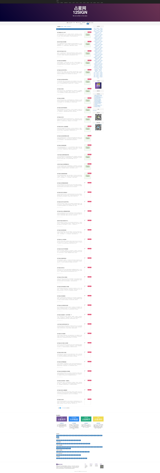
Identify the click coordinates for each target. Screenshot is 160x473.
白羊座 (94, 28)
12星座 (91, 2)
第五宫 (68, 451)
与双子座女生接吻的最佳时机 (63, 154)
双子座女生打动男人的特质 (62, 343)
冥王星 (77, 440)
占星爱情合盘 (66, 2)
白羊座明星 (95, 29)
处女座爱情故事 (97, 45)
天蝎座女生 (99, 49)
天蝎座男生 (96, 49)
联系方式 (64, 435)
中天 (81, 443)
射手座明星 (95, 54)
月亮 (59, 440)
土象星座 (58, 448)
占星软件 (73, 2)
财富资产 (85, 435)
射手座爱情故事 (97, 55)
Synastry (94, 110)
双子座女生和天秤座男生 (62, 107)
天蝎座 (100, 48)
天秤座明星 (95, 47)
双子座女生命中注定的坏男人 (63, 201)
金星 (63, 440)
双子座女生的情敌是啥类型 (62, 183)
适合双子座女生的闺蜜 (61, 41)
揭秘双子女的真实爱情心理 (98, 95)
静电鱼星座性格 (100, 67)
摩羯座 (100, 55)
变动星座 (64, 448)
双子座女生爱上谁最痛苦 (62, 390)
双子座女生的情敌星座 (61, 361)
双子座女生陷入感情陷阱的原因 (63, 211)
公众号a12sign (79, 22)
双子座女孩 (96, 104)
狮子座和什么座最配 (100, 41)
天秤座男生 (96, 46)
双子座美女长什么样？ (61, 32)
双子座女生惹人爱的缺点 (62, 192)
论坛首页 (61, 435)
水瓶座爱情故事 (97, 61)
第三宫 (62, 451)
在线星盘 (82, 435)
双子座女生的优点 (60, 267)
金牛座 (94, 30)
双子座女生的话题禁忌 (61, 60)
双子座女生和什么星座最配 (62, 126)
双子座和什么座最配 (100, 34)
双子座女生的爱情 (60, 98)
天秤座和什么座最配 (100, 47)
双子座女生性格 (60, 88)
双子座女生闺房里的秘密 (62, 173)
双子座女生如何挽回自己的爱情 (63, 371)
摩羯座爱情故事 (97, 58)
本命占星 (58, 2)
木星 (67, 440)
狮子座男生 (101, 76)
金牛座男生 (97, 30)
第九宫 (78, 451)
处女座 (100, 42)
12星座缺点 (96, 71)
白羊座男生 (97, 28)
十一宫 (83, 451)
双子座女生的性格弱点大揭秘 (63, 286)
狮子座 (94, 76)
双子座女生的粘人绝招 (61, 352)
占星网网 (62, 465)
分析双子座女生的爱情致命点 (63, 164)
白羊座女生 (101, 28)
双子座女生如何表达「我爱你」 (63, 380)
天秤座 (100, 45)
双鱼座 (100, 61)
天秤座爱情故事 (97, 48)
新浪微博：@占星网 (90, 22)
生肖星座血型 (96, 69)
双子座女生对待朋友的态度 (62, 305)
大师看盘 (98, 80)
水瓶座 (100, 58)
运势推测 (61, 2)
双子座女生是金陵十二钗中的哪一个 (64, 314)
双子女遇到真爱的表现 (97, 96)
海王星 (74, 440)
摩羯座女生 (99, 56)
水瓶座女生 (99, 59)
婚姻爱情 (89, 435)
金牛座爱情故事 (97, 32)
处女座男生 (96, 43)
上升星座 (67, 448)
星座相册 (73, 435)
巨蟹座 (100, 35)
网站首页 (58, 435)
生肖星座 (101, 68)
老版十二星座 (100, 71)
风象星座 (61, 448)
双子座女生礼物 (60, 117)
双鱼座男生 (96, 62)
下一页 (63, 407)
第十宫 (80, 451)
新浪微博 (91, 465)
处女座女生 (99, 43)
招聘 (85, 467)
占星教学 (81, 2)
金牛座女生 (101, 30)
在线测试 (76, 435)
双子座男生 (96, 33)
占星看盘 (102, 2)
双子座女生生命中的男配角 (62, 248)
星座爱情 (94, 2)
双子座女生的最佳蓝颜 (61, 145)
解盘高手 (101, 435)
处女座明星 (95, 44)
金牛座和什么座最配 (100, 31)
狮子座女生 (97, 76)
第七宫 (73, 451)
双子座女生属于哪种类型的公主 (99, 97)
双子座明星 (95, 34)
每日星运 (79, 435)
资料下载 (98, 2)
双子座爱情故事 (97, 35)
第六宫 (70, 451)
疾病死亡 (98, 435)
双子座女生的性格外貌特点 (62, 79)
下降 (81, 458)
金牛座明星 (95, 31)
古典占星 (77, 2)
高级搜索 (84, 22)
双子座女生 (69, 26)
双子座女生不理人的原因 (62, 277)
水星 (61, 440)
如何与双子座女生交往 (61, 51)
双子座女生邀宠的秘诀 (61, 258)
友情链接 (86, 466)
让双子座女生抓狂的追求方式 (63, 324)
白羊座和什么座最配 (100, 29)
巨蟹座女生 (97, 75)
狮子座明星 (95, 41)
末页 (65, 407)
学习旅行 (95, 435)
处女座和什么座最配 (100, 44)
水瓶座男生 (96, 59)
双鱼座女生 (99, 62)
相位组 (84, 443)
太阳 (57, 440)
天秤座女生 (99, 46)
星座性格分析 (100, 69)
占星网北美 (96, 465)
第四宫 (65, 451)
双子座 (100, 32)
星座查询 (84, 2)
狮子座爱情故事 (97, 42)
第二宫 (60, 451)
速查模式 (70, 435)
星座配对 (88, 2)
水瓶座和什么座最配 (100, 60)
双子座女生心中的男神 (61, 239)
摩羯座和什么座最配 (100, 57)
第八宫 (75, 451)
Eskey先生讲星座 (96, 68)
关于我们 (86, 465)
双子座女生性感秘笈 (61, 296)
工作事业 (92, 435)
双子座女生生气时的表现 (98, 99)
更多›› (79, 440)
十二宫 (86, 451)
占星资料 (98, 423)
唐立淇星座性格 (96, 67)
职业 (95, 110)
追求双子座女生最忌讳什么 (62, 220)
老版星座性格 (96, 70)
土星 (69, 440)
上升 (79, 443)
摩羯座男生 (96, 56)
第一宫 (57, 451)
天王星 (72, 440)
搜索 (87, 23)
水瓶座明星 (95, 60)
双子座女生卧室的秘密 (61, 230)
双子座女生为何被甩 (61, 333)
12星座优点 (100, 70)
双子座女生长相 (60, 399)
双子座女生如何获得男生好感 (63, 135)
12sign (82, 471)
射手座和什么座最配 (100, 54)
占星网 (57, 0)
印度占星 (70, 2)
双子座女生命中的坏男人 (62, 70)
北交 (83, 458)
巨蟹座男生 (101, 75)
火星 (65, 440)
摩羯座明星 (95, 57)
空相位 (86, 443)
